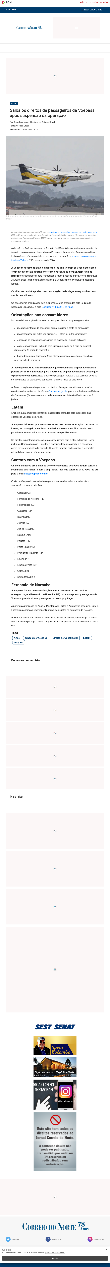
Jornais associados (99, 2)
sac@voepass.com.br (36, 473)
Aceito (55, 1258)
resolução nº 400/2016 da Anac (57, 307)
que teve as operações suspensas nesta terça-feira (73, 232)
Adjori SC (84, 2)
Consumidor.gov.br (57, 391)
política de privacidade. (55, 1253)
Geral (14, 103)
